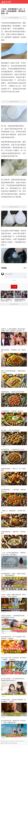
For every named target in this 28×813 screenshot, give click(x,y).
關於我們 (3, 743)
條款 (11, 743)
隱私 (14, 743)
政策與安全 (7, 743)
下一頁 (14, 286)
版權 (16, 743)
